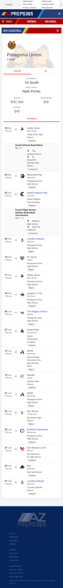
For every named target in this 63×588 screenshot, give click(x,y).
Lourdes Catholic (35, 240)
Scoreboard (15, 566)
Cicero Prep (33, 331)
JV (45, 70)
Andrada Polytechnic (37, 431)
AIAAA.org (14, 560)
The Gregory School (37, 313)
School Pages (16, 570)
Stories (13, 550)
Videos (12, 534)
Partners (13, 557)
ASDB (31, 352)
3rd (20, 102)
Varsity (17, 70)
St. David (31, 258)
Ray (31, 467)
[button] (61, 4)
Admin (12, 544)
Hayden (31, 376)
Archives (13, 553)
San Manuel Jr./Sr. (36, 449)
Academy (13, 540)
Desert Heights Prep (37, 194)
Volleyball (50, 21)
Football (9, 5)
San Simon (32, 412)
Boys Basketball (12, 30)
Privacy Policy (16, 573)
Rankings (13, 537)
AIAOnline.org (16, 577)
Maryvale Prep (34, 176)
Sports (9, 21)
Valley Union (33, 129)
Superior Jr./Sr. (34, 294)
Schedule (31, 118)
